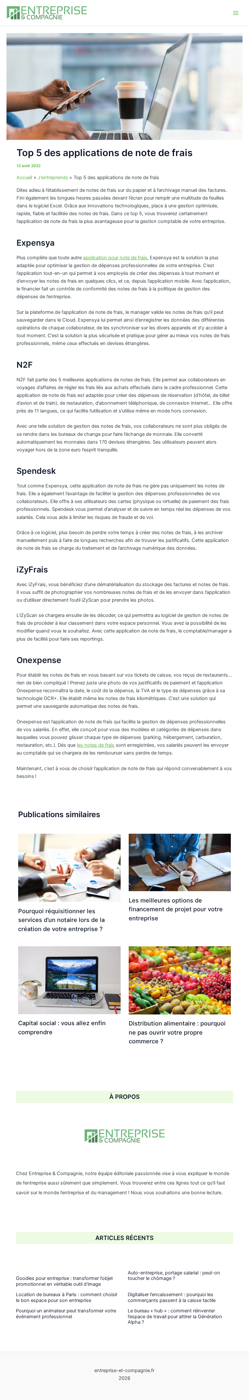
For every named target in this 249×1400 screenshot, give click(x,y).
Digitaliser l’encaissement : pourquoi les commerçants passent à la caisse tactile (172, 1297)
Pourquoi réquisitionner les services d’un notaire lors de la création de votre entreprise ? (61, 919)
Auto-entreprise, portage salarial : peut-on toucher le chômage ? (174, 1276)
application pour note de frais (115, 258)
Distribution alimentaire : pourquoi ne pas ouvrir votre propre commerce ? (177, 1032)
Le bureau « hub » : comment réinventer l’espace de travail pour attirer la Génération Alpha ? (175, 1316)
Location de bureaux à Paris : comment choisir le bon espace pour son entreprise (66, 1297)
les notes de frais (95, 745)
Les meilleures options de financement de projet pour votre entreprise (176, 909)
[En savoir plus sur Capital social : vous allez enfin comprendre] (69, 980)
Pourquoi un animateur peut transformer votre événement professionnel (66, 1314)
